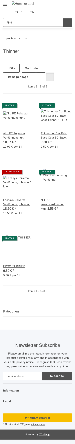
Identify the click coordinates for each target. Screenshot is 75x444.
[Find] (67, 22)
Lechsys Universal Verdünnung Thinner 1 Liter (17, 202)
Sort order (32, 68)
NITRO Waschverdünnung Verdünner (52, 202)
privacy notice (25, 362)
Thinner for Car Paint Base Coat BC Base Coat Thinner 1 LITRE (55, 136)
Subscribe (57, 375)
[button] (43, 12)
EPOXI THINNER (14, 266)
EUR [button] (18, 12)
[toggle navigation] (5, 2)
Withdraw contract (37, 417)
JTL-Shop (44, 434)
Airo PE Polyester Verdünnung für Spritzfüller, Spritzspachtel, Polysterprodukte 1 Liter (18, 136)
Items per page (18, 76)
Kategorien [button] (11, 311)
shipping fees (38, 424)
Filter (12, 68)
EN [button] (32, 12)
